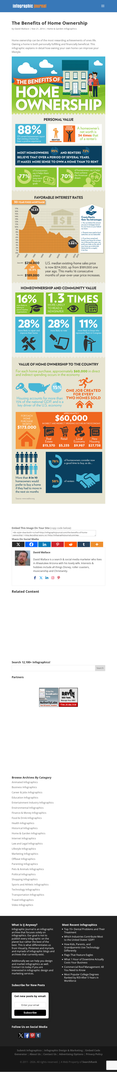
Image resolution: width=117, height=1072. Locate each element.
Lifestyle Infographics (24, 848)
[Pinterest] (57, 544)
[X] (18, 544)
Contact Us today (22, 967)
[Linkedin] (44, 544)
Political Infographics (24, 874)
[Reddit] (70, 544)
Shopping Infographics (25, 879)
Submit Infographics (29, 1050)
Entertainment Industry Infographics (33, 802)
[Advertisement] (58, 623)
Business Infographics (24, 787)
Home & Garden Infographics (62, 28)
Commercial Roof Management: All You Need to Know (84, 968)
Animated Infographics (25, 782)
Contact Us (50, 1054)
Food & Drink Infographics (27, 818)
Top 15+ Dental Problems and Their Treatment (84, 930)
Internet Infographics (24, 838)
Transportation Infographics (28, 894)
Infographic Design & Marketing (63, 1050)
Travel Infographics (23, 900)
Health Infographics (23, 823)
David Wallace (22, 28)
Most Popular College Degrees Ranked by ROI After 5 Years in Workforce (81, 977)
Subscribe (30, 1012)
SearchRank (89, 1062)
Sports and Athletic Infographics (30, 884)
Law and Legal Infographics (27, 843)
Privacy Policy (94, 1054)
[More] (97, 544)
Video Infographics (22, 905)
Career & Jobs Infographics (27, 792)
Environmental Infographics (28, 807)
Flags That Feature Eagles (78, 955)
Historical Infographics (25, 828)
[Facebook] (31, 544)
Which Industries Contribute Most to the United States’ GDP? (83, 938)
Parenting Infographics (25, 864)
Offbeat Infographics (23, 859)
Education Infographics (25, 797)
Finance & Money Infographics (29, 812)
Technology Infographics (26, 889)
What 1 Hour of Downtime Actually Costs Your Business (84, 961)
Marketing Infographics (25, 853)
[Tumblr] (84, 544)
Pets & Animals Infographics (28, 869)
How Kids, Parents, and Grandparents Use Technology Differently (81, 947)
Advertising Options (71, 1054)
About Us (35, 1054)
